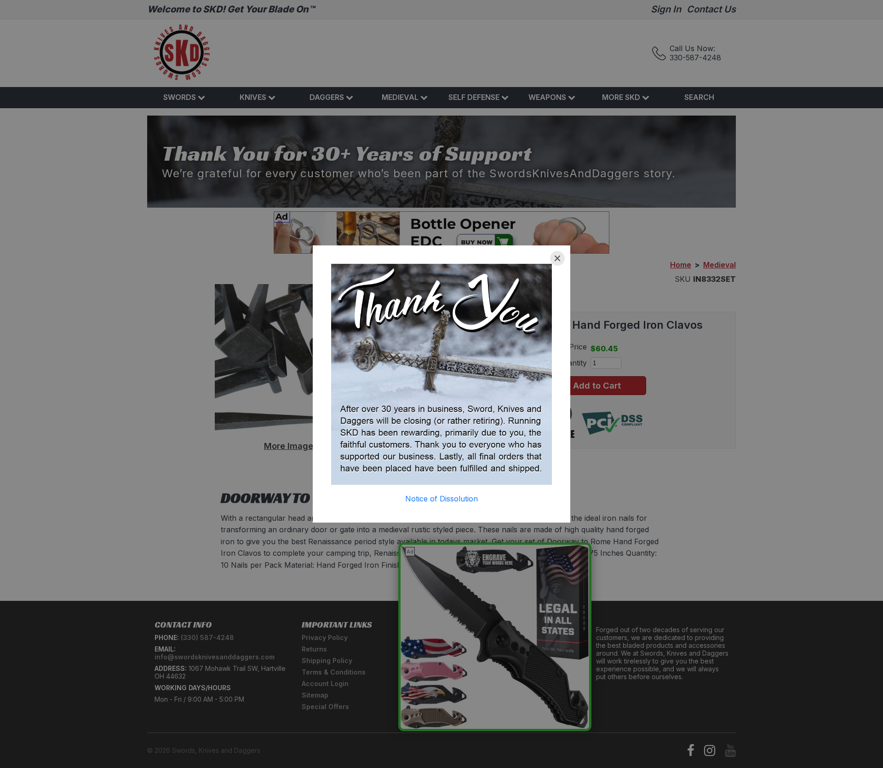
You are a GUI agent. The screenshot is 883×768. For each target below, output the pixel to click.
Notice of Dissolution (441, 498)
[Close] (557, 258)
